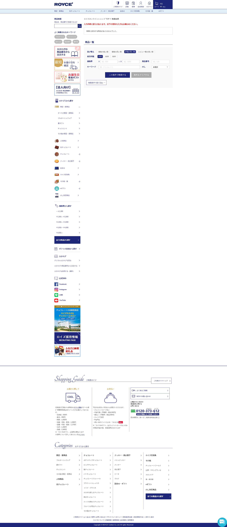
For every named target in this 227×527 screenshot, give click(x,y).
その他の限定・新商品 (65, 134)
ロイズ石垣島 (135, 11)
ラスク (117, 479)
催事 (133, 6)
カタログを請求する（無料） (64, 271)
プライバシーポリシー (114, 517)
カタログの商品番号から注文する (65, 266)
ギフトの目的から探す (68, 249)
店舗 (127, 6)
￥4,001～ (59, 233)
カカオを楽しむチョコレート (94, 492)
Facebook (62, 284)
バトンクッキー (120, 460)
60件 (107, 56)
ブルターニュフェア (65, 118)
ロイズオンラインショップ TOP (96, 19)
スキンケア (149, 475)
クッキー (118, 465)
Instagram (63, 289)
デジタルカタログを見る (62, 260)
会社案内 (123, 520)
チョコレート (90, 11)
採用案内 (131, 520)
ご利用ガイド (117, 6)
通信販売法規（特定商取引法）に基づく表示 (138, 517)
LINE (61, 295)
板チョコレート (89, 469)
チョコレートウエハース (92, 479)
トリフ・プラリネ (90, 488)
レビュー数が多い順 (145, 52)
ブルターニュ (60, 37)
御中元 (76, 42)
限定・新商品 (59, 11)
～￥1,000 (59, 211)
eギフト (161, 11)
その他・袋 (149, 11)
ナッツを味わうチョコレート (94, 502)
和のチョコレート (90, 497)
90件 (114, 56)
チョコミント (72, 37)
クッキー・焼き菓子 (107, 11)
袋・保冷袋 (149, 479)
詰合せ (122, 11)
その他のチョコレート (91, 511)
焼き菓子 (67, 42)
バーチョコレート (90, 474)
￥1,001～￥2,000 (62, 217)
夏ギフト (61, 123)
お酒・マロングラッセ (153, 470)
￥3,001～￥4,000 (62, 227)
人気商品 (63, 141)
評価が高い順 (130, 52)
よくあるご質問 (89, 517)
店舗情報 (108, 520)
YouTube (62, 300)
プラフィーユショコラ (91, 483)
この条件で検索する (117, 75)
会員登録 (141, 6)
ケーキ (117, 474)
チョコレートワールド (153, 465)
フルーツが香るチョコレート (94, 506)
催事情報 (116, 520)
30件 (100, 56)
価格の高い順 (117, 52)
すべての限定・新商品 (65, 113)
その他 (148, 461)
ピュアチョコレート (91, 465)
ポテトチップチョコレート (93, 460)
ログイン (149, 6)
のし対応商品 (65, 195)
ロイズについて (98, 520)
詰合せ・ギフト (121, 484)
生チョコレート (74, 11)
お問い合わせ (100, 517)
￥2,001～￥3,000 (62, 222)
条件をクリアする (141, 75)
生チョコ (58, 42)
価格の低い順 (103, 52)
